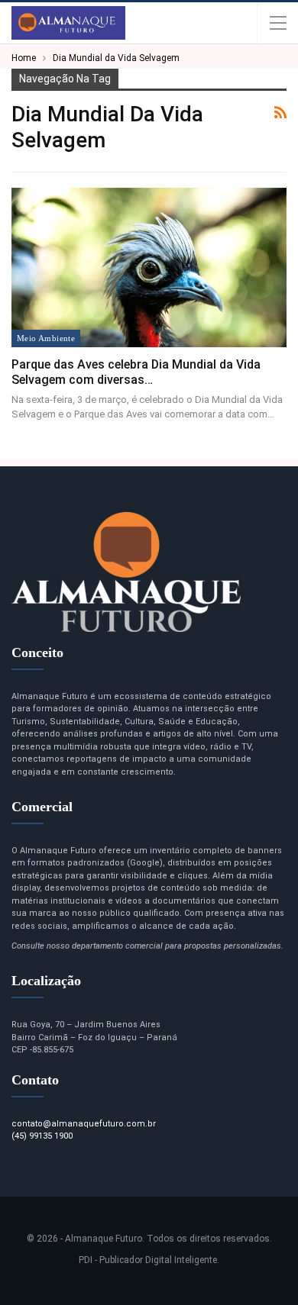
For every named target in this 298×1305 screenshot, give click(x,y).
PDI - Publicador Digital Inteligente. (149, 1260)
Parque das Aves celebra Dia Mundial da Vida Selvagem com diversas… (136, 372)
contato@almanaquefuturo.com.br (83, 1124)
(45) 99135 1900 (42, 1136)
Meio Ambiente (46, 338)
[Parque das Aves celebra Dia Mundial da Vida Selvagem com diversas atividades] (149, 267)
